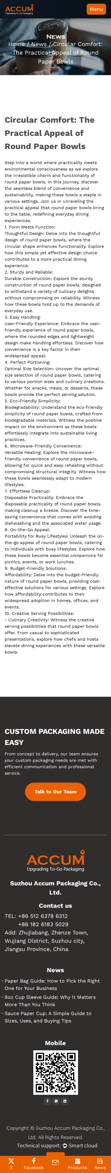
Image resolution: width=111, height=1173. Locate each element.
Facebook (34, 1167)
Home (16, 44)
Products (77, 1167)
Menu (96, 9)
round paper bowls (59, 284)
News (39, 44)
